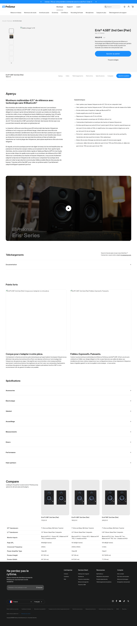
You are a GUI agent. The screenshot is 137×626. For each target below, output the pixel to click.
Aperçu (60, 76)
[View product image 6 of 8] (11, 59)
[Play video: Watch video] (68, 208)
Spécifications (100, 76)
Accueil (4, 20)
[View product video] (11, 36)
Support (70, 7)
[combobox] (112, 7)
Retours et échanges (122, 579)
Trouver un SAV (82, 584)
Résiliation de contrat (25, 613)
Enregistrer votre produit (123, 581)
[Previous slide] (41, 1)
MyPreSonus (99, 573)
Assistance (81, 576)
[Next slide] (95, 1)
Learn (78, 7)
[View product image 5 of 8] (11, 53)
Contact (66, 573)
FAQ (65, 579)
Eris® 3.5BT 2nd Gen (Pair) (50, 517)
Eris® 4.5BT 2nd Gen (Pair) (80, 517)
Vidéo (67, 76)
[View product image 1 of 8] (11, 31)
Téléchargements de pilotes (103, 581)
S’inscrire (39, 587)
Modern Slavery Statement (12, 613)
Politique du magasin (83, 573)
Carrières (66, 576)
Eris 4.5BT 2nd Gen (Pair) (113, 30)
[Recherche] (106, 7)
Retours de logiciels (83, 581)
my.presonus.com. (126, 255)
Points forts (89, 76)
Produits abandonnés (102, 579)
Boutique (60, 7)
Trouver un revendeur (83, 579)
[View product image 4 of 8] (11, 47)
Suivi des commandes (123, 576)
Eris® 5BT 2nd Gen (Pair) (110, 517)
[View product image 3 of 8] (11, 42)
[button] (133, 7)
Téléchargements (77, 76)
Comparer (110, 76)
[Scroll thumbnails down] (11, 63)
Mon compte (120, 573)
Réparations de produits (102, 576)
